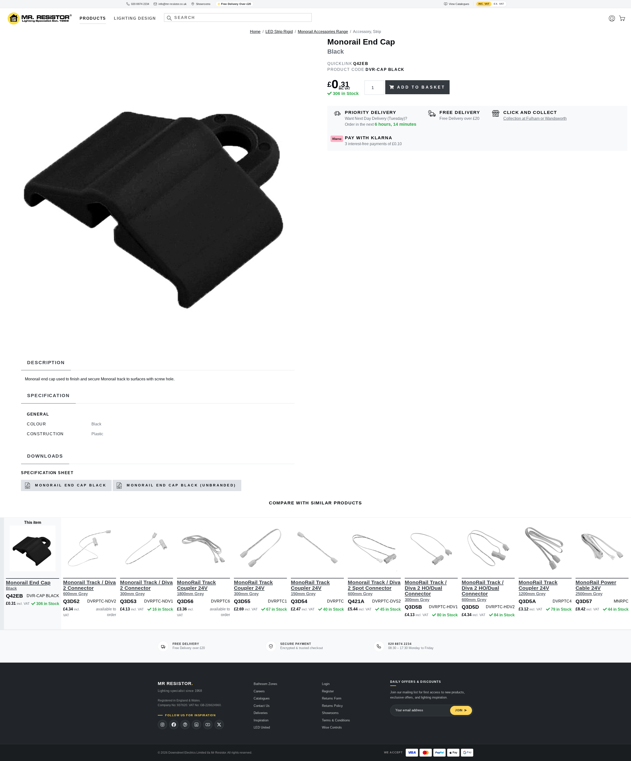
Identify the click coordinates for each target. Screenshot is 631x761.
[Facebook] (173, 724)
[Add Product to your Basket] (9, 564)
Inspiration (261, 720)
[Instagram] (162, 724)
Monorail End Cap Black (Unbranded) (180, 485)
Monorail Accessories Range (323, 32)
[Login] (612, 18)
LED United (262, 727)
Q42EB (360, 64)
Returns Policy (332, 706)
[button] (169, 18)
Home (255, 32)
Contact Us (262, 706)
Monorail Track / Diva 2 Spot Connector (374, 587)
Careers (259, 691)
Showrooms (330, 713)
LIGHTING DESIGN (135, 18)
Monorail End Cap (28, 585)
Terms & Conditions (336, 720)
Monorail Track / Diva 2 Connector (89, 587)
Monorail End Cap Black (69, 485)
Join (459, 710)
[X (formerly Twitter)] (219, 724)
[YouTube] (207, 724)
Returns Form (331, 698)
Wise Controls (332, 727)
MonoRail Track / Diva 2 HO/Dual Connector (426, 590)
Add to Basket (421, 87)
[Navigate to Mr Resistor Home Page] (40, 19)
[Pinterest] (185, 724)
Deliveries (261, 713)
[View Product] (32, 548)
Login (326, 684)
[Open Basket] (622, 18)
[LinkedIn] (196, 724)
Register (328, 691)
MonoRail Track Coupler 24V (196, 587)
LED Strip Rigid (279, 32)
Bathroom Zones (265, 684)
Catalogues (262, 698)
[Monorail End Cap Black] (158, 191)
